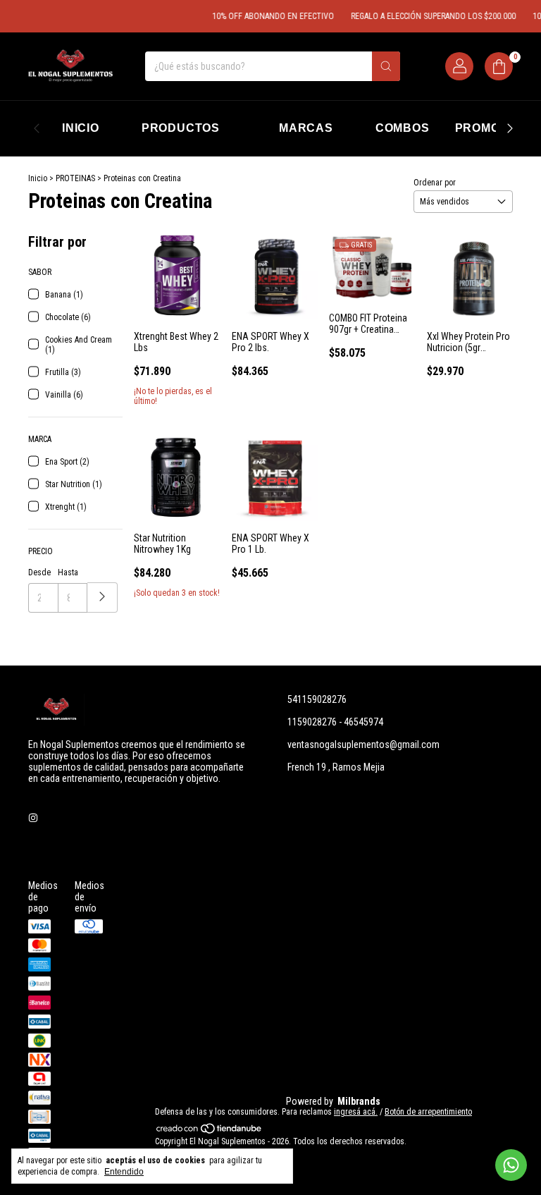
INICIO (80, 128)
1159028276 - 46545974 (335, 722)
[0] (499, 66)
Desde (39, 572)
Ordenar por (434, 183)
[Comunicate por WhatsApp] (511, 1165)
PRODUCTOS (181, 128)
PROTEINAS (75, 178)
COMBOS (402, 128)
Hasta (68, 572)
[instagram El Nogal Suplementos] (33, 817)
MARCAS (306, 128)
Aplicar (102, 597)
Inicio (37, 178)
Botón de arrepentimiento (428, 1112)
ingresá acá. (356, 1112)
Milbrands (358, 1101)
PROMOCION (492, 128)
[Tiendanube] (209, 1131)
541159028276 (317, 699)
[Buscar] (386, 66)
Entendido (124, 1172)
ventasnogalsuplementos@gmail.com (363, 744)
